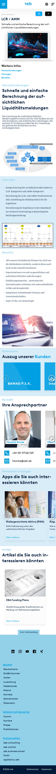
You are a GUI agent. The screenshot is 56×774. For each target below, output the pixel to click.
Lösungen (6, 74)
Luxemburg (9, 682)
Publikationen (11, 729)
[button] (50, 378)
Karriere (7, 720)
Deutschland (10, 669)
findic (6, 755)
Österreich (9, 703)
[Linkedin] (13, 652)
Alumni (7, 716)
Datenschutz (33, 769)
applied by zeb (11, 759)
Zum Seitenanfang (28, 632)
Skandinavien (10, 698)
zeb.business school (14, 751)
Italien (6, 677)
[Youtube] (27, 652)
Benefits (5, 77)
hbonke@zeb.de (22, 461)
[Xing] (41, 652)
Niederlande (10, 686)
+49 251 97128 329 (23, 453)
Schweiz (7, 694)
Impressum (46, 769)
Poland (7, 690)
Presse (6, 725)
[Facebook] (34, 652)
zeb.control (9, 747)
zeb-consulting (11, 742)
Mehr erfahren (12, 537)
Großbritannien (11, 673)
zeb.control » (8, 14)
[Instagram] (20, 652)
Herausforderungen (11, 70)
